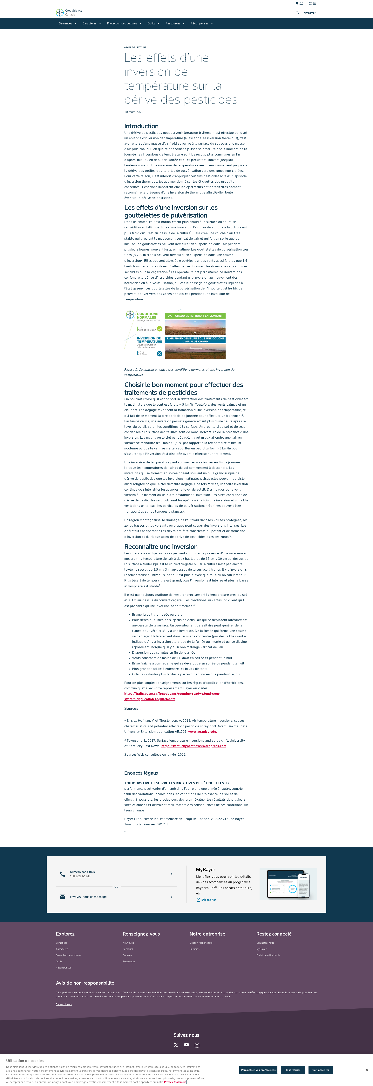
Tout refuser (293, 1069)
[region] (186, 1070)
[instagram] (197, 1047)
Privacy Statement (175, 1082)
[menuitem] (67, 23)
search (297, 12)
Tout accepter (320, 1069)
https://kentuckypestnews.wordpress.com (193, 746)
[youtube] (186, 1046)
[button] (116, 874)
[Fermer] (367, 1070)
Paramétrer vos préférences (258, 1069)
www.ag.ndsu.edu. (202, 732)
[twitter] (176, 1046)
